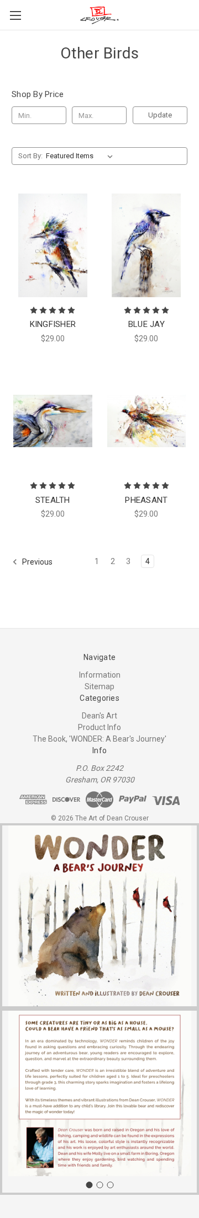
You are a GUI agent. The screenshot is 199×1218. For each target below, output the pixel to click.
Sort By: (30, 156)
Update (160, 115)
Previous (36, 561)
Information (100, 674)
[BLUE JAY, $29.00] (146, 245)
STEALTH (52, 500)
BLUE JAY (146, 324)
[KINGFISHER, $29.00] (52, 245)
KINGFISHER (53, 324)
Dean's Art (99, 715)
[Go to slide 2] (99, 1185)
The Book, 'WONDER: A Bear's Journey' (99, 738)
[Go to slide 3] (110, 1185)
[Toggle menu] (15, 15)
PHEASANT (146, 500)
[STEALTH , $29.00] (52, 421)
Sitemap (99, 686)
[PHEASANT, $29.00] (146, 421)
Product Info (99, 727)
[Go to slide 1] (89, 1185)
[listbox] (81, 156)
